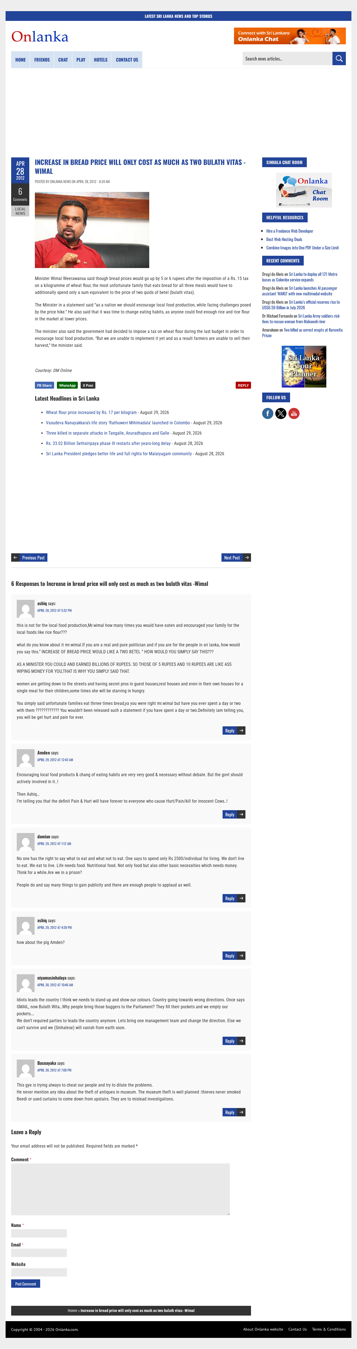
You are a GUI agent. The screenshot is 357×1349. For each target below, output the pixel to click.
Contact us (127, 59)
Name (17, 1225)
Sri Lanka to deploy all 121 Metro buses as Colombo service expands (299, 277)
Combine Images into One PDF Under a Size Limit (302, 247)
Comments (20, 199)
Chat (63, 59)
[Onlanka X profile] (280, 411)
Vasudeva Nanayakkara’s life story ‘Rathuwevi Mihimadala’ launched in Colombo (118, 422)
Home (20, 59)
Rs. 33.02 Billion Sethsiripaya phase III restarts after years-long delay (108, 443)
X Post (88, 385)
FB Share (44, 385)
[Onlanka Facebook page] (267, 411)
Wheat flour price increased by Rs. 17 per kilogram (91, 412)
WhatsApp (67, 385)
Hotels (100, 59)
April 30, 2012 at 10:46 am (55, 984)
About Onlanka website (263, 1329)
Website (18, 1264)
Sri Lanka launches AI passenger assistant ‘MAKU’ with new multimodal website (299, 290)
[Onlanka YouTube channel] (294, 411)
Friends (42, 59)
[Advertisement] (178, 113)
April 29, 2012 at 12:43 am (55, 759)
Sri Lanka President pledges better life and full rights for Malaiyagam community (119, 453)
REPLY (243, 385)
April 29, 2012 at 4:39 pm (54, 927)
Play (80, 59)
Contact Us (297, 1329)
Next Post (232, 557)
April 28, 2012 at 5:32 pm (54, 610)
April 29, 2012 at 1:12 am (54, 843)
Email (17, 1244)
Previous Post (33, 557)
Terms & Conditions (329, 1329)
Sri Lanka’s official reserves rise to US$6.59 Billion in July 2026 (301, 304)
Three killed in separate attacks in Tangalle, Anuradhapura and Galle (107, 433)
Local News (20, 211)
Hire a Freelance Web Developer (289, 231)
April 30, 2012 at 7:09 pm (54, 1070)
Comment (21, 1159)
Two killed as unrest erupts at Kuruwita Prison (302, 332)
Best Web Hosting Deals (284, 239)
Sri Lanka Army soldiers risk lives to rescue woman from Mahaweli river (300, 318)
